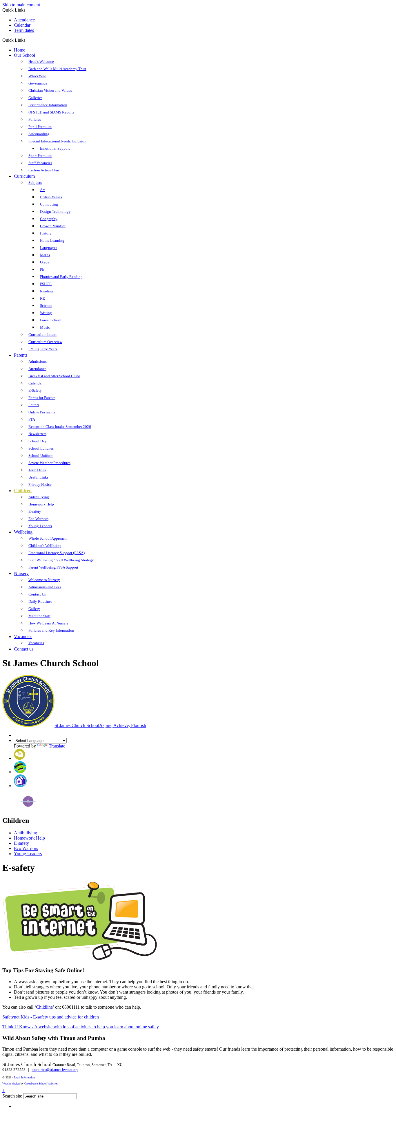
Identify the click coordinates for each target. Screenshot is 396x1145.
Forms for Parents (41, 397)
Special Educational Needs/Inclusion (57, 141)
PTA (31, 419)
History (46, 233)
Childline (44, 1007)
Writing (46, 313)
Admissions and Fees (44, 587)
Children (23, 490)
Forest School (50, 320)
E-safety (34, 511)
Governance (37, 83)
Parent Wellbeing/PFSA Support (53, 567)
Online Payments (41, 412)
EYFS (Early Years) (43, 349)
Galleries (35, 98)
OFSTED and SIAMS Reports (51, 112)
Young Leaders (40, 526)
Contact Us (37, 594)
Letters (33, 405)
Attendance (24, 19)
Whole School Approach (47, 538)
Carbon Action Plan (43, 170)
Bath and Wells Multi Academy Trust (57, 69)
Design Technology (55, 211)
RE (42, 298)
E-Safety (35, 390)
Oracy (44, 262)
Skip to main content (21, 4)
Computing (49, 204)
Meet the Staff (39, 616)
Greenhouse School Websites (41, 1083)
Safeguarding (38, 134)
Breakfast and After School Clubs (54, 376)
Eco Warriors (38, 518)
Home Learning (52, 240)
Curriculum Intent (42, 334)
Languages (48, 248)
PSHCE (46, 284)
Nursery (21, 573)
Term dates (24, 30)
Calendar (22, 25)
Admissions (37, 361)
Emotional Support (55, 148)
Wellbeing (23, 532)
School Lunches (41, 448)
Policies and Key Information (51, 630)
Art (42, 190)
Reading (46, 291)
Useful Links (38, 477)
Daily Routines (40, 601)
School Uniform (40, 455)
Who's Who (37, 76)
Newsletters (37, 434)
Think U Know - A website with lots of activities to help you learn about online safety (80, 1026)
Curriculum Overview (45, 342)
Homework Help (41, 504)
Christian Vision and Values (50, 90)
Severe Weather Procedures (49, 463)
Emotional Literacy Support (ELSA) (56, 553)
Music (45, 327)
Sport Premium (40, 155)
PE (42, 269)
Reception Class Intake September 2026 (59, 426)
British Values (51, 197)
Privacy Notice (40, 484)
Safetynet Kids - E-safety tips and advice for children (50, 1016)
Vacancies (23, 636)
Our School (24, 55)
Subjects (35, 182)
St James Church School (100, 725)
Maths (45, 255)
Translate (57, 745)
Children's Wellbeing (44, 545)
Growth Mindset (53, 226)
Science (46, 305)
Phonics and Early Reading (61, 276)
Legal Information (24, 1077)
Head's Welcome (41, 61)
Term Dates (37, 470)
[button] (27, 40)
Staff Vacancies (40, 163)
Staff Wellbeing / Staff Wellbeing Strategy (61, 560)
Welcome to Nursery (44, 580)
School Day (37, 441)
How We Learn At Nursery (48, 623)
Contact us (23, 648)
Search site (12, 1095)
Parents (20, 355)
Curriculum (24, 176)
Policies (34, 119)
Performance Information (47, 105)
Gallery (34, 609)
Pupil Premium (40, 126)
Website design (11, 1083)
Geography (48, 219)
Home (19, 49)
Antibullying (38, 497)
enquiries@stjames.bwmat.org (55, 1069)
